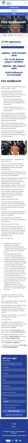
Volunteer (14, 7)
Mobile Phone (6, 386)
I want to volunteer (10, 407)
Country (4, 398)
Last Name (5, 373)
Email (4, 380)
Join (14, 14)
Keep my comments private (12, 405)
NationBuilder (13, 435)
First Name (5, 367)
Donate (14, 11)
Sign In (14, 426)
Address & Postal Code (8, 392)
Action (10, 35)
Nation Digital (22, 435)
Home (5, 35)
